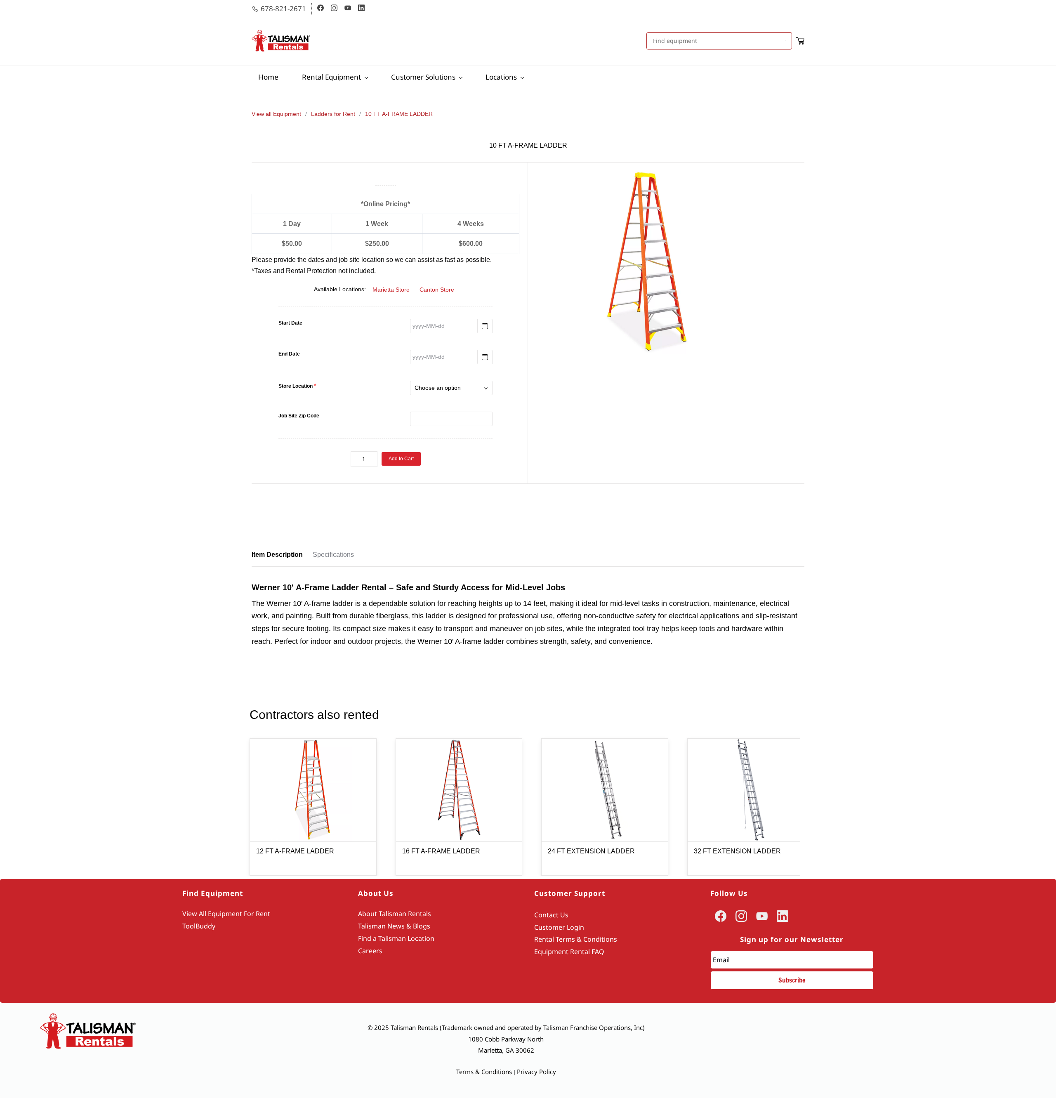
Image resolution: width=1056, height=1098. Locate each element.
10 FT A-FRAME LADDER (399, 114)
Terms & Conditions (484, 1071)
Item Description (277, 554)
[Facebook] (720, 916)
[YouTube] (762, 916)
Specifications (333, 554)
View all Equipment (276, 114)
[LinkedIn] (782, 916)
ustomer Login (561, 927)
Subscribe (792, 980)
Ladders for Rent (333, 114)
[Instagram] (741, 916)
